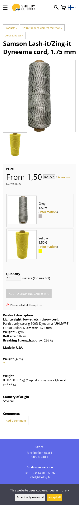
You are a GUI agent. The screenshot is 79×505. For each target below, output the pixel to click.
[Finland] (72, 8)
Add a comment (16, 420)
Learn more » (59, 490)
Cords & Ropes (14, 35)
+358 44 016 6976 (42, 473)
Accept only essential (30, 497)
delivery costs (64, 177)
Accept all (54, 497)
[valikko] (5, 8)
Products (11, 28)
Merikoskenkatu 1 (39, 453)
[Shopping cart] (63, 8)
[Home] (25, 11)
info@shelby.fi (40, 477)
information (48, 212)
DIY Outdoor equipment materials (42, 28)
